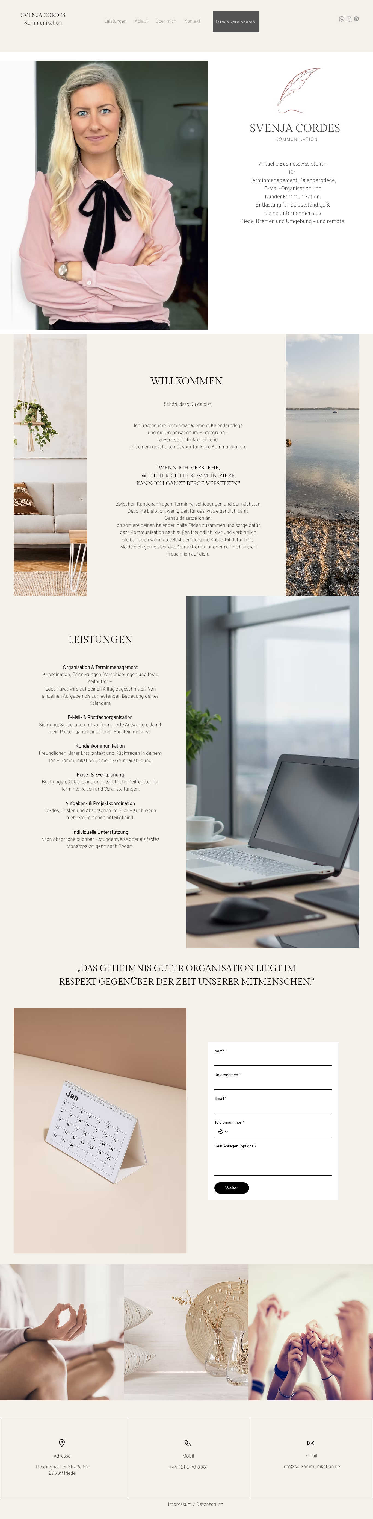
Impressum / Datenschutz (195, 1505)
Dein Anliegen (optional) (235, 1146)
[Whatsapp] (341, 19)
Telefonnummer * (229, 1122)
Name (220, 1051)
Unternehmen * (227, 1075)
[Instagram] (349, 19)
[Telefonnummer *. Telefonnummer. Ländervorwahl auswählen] (223, 1132)
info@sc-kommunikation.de (311, 1467)
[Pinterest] (356, 19)
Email (220, 1098)
